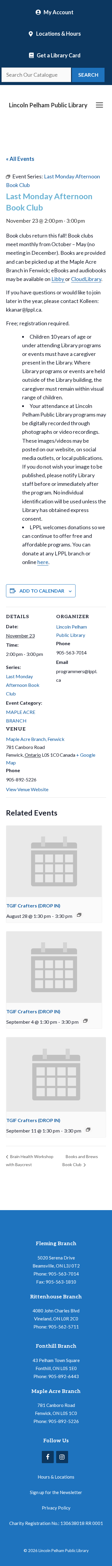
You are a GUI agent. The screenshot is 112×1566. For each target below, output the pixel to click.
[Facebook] (48, 1457)
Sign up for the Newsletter (56, 1492)
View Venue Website (27, 789)
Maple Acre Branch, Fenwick (35, 739)
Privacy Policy (56, 1507)
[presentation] (54, 861)
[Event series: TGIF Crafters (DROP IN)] (79, 915)
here (42, 562)
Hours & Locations (56, 1476)
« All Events (20, 158)
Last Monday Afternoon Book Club (22, 684)
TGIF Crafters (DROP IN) (33, 905)
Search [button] (88, 75)
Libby (58, 279)
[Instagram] (62, 1457)
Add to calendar (41, 590)
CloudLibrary (86, 279)
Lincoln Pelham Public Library (48, 105)
